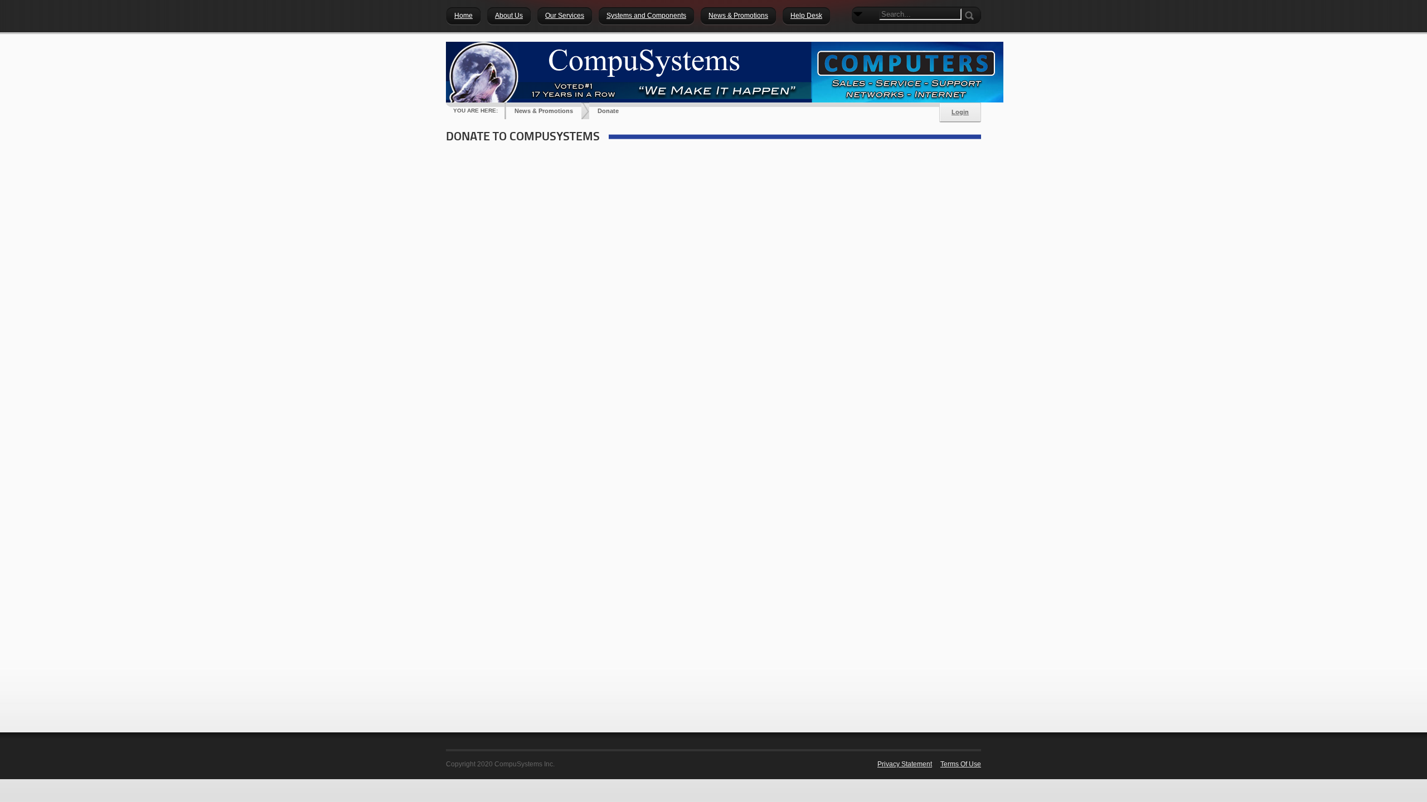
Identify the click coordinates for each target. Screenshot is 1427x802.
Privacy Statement (904, 764)
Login (960, 112)
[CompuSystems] (724, 72)
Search (860, 33)
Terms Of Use (960, 764)
